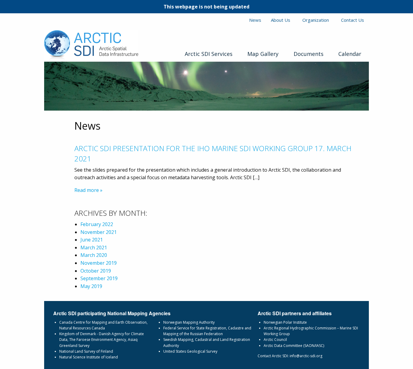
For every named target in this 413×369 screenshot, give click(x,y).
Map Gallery (262, 53)
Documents (309, 53)
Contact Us (352, 20)
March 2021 (93, 247)
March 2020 (93, 255)
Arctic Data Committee (283, 345)
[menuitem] (208, 53)
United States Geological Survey (190, 351)
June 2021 (91, 239)
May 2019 (91, 286)
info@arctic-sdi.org (306, 355)
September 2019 (99, 278)
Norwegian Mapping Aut (184, 322)
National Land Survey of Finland (86, 351)
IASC (319, 345)
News (255, 20)
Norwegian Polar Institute (285, 322)
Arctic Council (275, 339)
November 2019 (98, 263)
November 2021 (98, 232)
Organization (315, 20)
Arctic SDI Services (209, 53)
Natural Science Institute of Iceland (88, 357)
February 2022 (96, 224)
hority (210, 322)
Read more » (88, 190)
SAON (309, 345)
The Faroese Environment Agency (97, 339)
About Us (280, 20)
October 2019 (95, 270)
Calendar (349, 53)
